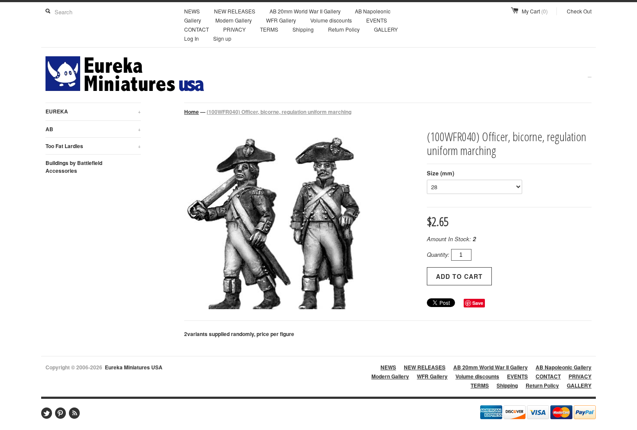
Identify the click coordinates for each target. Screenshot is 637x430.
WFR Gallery (281, 20)
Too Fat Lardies (93, 146)
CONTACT (196, 29)
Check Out (579, 11)
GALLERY (386, 29)
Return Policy (344, 29)
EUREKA (93, 111)
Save (477, 303)
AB (93, 129)
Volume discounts (331, 20)
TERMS (269, 29)
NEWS (192, 11)
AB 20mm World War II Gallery (305, 11)
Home (191, 112)
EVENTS (376, 20)
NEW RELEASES (234, 11)
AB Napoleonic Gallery (564, 367)
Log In (191, 38)
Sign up (222, 38)
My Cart (535, 11)
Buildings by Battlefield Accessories (74, 167)
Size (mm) (440, 173)
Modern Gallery (233, 20)
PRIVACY (234, 29)
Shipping (303, 29)
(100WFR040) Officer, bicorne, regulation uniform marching (279, 112)
